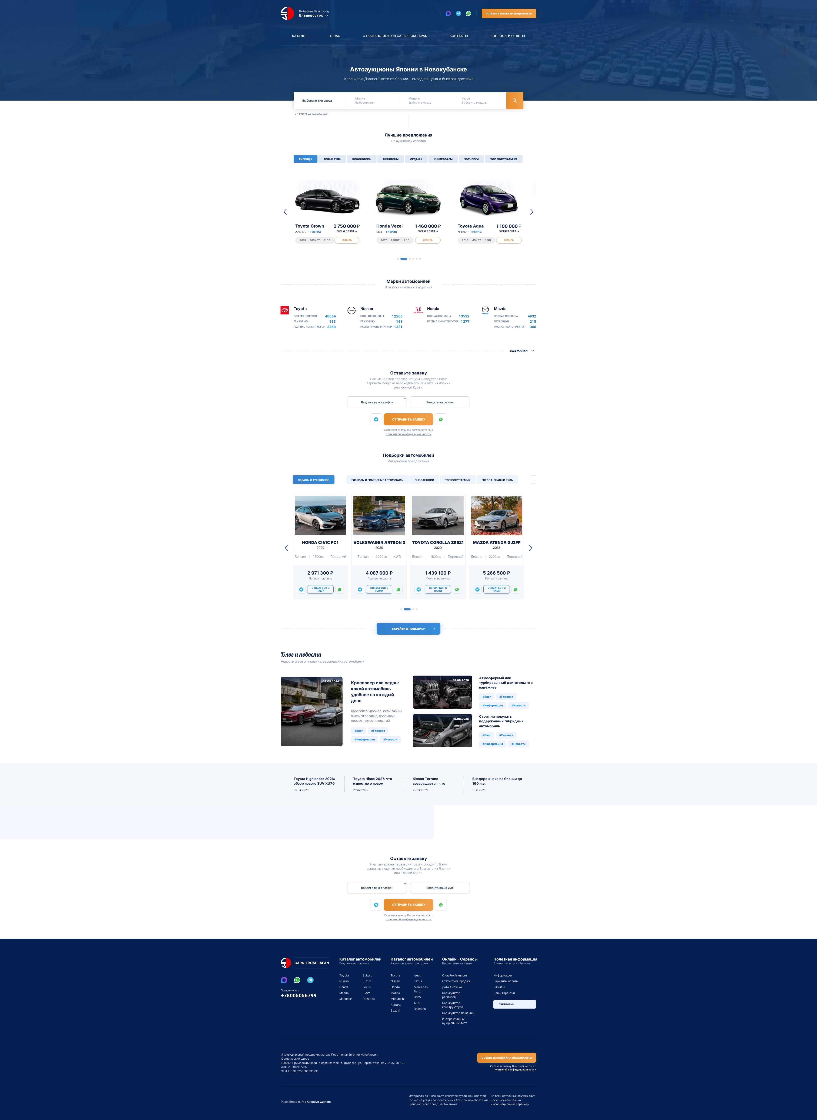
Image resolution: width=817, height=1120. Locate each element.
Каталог (299, 36)
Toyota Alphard (311, 228)
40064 (330, 316)
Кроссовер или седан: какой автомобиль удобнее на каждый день (375, 691)
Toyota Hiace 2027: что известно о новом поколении (372, 781)
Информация (502, 975)
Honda (344, 987)
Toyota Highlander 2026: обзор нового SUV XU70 (314, 781)
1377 (465, 321)
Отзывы (499, 987)
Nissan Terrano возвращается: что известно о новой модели (429, 781)
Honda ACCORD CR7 (496, 544)
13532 (464, 316)
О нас (335, 36)
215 (533, 321)
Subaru (368, 975)
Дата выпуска (452, 987)
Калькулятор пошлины (458, 1013)
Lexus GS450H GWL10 (320, 544)
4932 (532, 316)
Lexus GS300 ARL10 (379, 544)
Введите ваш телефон (377, 402)
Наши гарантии (504, 993)
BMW (366, 993)
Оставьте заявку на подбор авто (509, 13)
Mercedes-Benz (420, 989)
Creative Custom (319, 1101)
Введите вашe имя (440, 402)
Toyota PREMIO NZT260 (438, 544)
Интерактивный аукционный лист (454, 1021)
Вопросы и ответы (507, 36)
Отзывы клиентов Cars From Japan (395, 36)
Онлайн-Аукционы (455, 975)
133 (332, 321)
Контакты (459, 36)
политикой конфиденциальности (408, 434)
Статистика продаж (456, 981)
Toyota (344, 975)
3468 (331, 327)
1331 (398, 327)
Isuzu (417, 975)
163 (399, 321)
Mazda (344, 993)
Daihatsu (369, 998)
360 (533, 327)
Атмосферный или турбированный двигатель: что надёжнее (506, 683)
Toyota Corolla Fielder (472, 231)
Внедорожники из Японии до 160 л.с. (497, 781)
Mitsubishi (345, 998)
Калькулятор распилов (451, 995)
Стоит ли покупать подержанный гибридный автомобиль (501, 721)
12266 (397, 316)
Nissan (344, 981)
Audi (417, 1003)
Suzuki (367, 981)
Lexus (367, 987)
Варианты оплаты (505, 981)
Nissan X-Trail (390, 228)
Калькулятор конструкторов (452, 1005)
